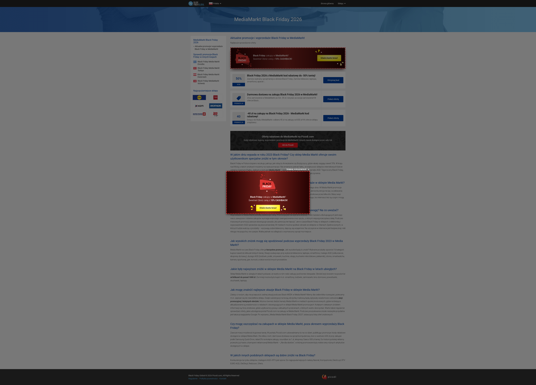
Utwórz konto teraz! (268, 208)
